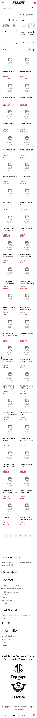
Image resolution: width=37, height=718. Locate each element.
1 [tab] (14, 40)
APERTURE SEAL (25, 176)
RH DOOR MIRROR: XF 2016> (9, 439)
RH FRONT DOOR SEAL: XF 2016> (8, 361)
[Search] (32, 8)
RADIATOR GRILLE (9, 71)
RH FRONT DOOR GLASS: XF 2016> (8, 256)
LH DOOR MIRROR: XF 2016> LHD (26, 492)
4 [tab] (23, 40)
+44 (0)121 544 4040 (12, 585)
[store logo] (18, 3)
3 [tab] (20, 40)
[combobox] (18, 8)
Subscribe (28, 572)
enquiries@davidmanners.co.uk (14, 588)
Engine (5, 31)
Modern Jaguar (14, 43)
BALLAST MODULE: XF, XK (26, 413)
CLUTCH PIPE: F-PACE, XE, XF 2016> (26, 361)
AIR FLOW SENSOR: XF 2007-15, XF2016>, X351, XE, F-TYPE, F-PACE (26, 387)
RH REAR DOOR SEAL (27, 150)
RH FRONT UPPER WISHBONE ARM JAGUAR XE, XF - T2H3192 (25, 256)
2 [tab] (17, 40)
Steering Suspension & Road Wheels (31, 32)
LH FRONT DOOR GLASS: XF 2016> (8, 230)
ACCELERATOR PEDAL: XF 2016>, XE (27, 282)
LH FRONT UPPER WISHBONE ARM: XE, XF (10, 466)
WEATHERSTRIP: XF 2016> (26, 203)
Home (3, 43)
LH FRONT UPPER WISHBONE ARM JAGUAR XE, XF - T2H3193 (8, 387)
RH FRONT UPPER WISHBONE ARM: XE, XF (27, 308)
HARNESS (6, 517)
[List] (29, 50)
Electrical (14, 31)
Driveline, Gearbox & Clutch (23, 32)
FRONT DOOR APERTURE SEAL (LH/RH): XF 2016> (9, 282)
